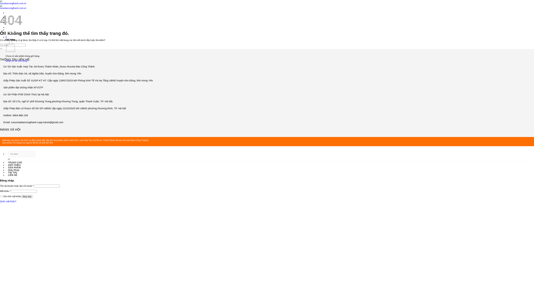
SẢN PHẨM (11, 22)
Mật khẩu (5, 191)
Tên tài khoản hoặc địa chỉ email (16, 186)
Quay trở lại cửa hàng (16, 61)
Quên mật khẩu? (8, 201)
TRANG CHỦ (12, 17)
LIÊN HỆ (10, 32)
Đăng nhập (27, 197)
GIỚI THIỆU (12, 20)
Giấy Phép (11, 27)
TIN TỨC (10, 30)
